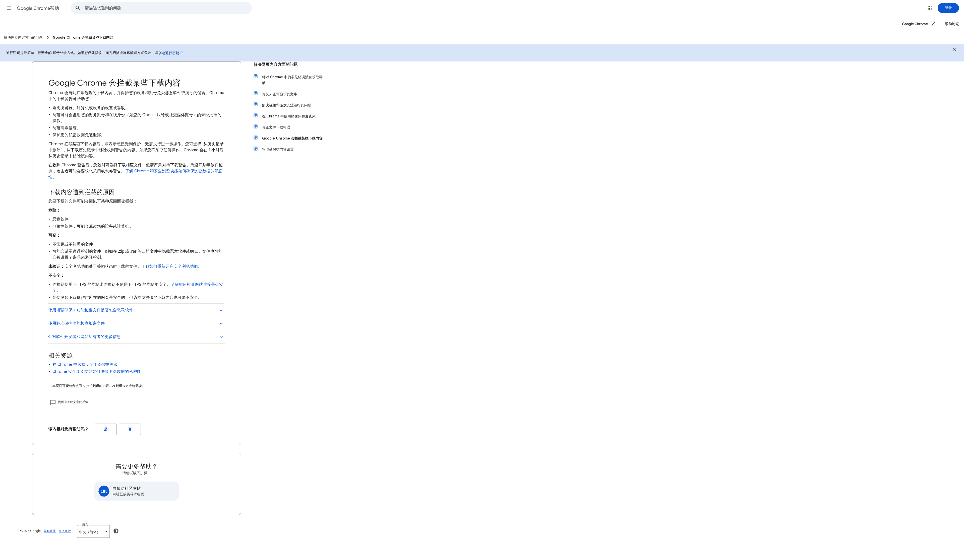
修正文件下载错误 (276, 127)
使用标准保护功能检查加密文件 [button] (76, 323)
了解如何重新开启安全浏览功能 (169, 266)
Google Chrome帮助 (38, 8)
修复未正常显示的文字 (279, 94)
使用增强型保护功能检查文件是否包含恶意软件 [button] (90, 310)
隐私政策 (50, 531)
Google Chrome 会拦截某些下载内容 (292, 138)
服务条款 (65, 531)
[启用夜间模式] (116, 531)
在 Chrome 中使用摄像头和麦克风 (289, 116)
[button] (9, 8)
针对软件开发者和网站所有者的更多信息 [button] (84, 336)
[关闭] (954, 50)
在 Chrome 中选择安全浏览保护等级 (85, 364)
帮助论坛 (952, 24)
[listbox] (93, 531)
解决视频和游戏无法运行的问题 (286, 105)
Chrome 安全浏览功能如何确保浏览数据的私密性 (96, 371)
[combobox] (168, 8)
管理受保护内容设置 (278, 149)
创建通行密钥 (168, 53)
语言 (85, 525)
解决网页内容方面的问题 (276, 64)
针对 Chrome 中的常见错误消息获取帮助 (292, 80)
